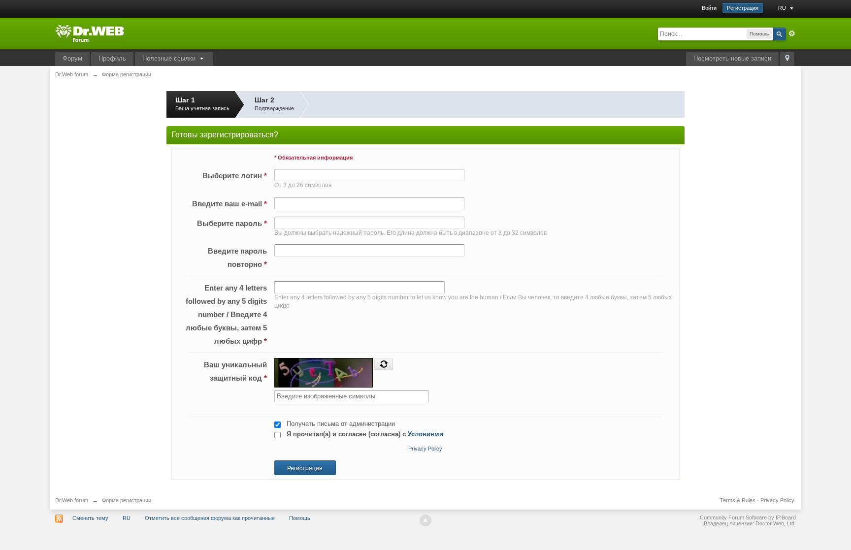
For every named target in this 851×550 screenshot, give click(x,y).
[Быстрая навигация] (787, 59)
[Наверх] (425, 520)
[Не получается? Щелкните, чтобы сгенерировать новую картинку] (383, 364)
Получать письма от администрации (341, 423)
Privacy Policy (425, 449)
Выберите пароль (232, 223)
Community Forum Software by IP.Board (748, 517)
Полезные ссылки (169, 58)
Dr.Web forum (71, 500)
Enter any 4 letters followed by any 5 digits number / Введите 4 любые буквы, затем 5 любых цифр (226, 314)
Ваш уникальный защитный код (235, 371)
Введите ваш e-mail (229, 203)
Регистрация (742, 8)
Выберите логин (234, 175)
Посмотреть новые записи (732, 58)
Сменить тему (90, 518)
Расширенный (792, 33)
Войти (709, 8)
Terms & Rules (737, 500)
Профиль (112, 58)
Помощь (299, 518)
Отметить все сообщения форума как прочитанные (210, 518)
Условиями (425, 434)
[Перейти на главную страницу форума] (89, 32)
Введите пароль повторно (237, 257)
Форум (72, 58)
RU (782, 8)
